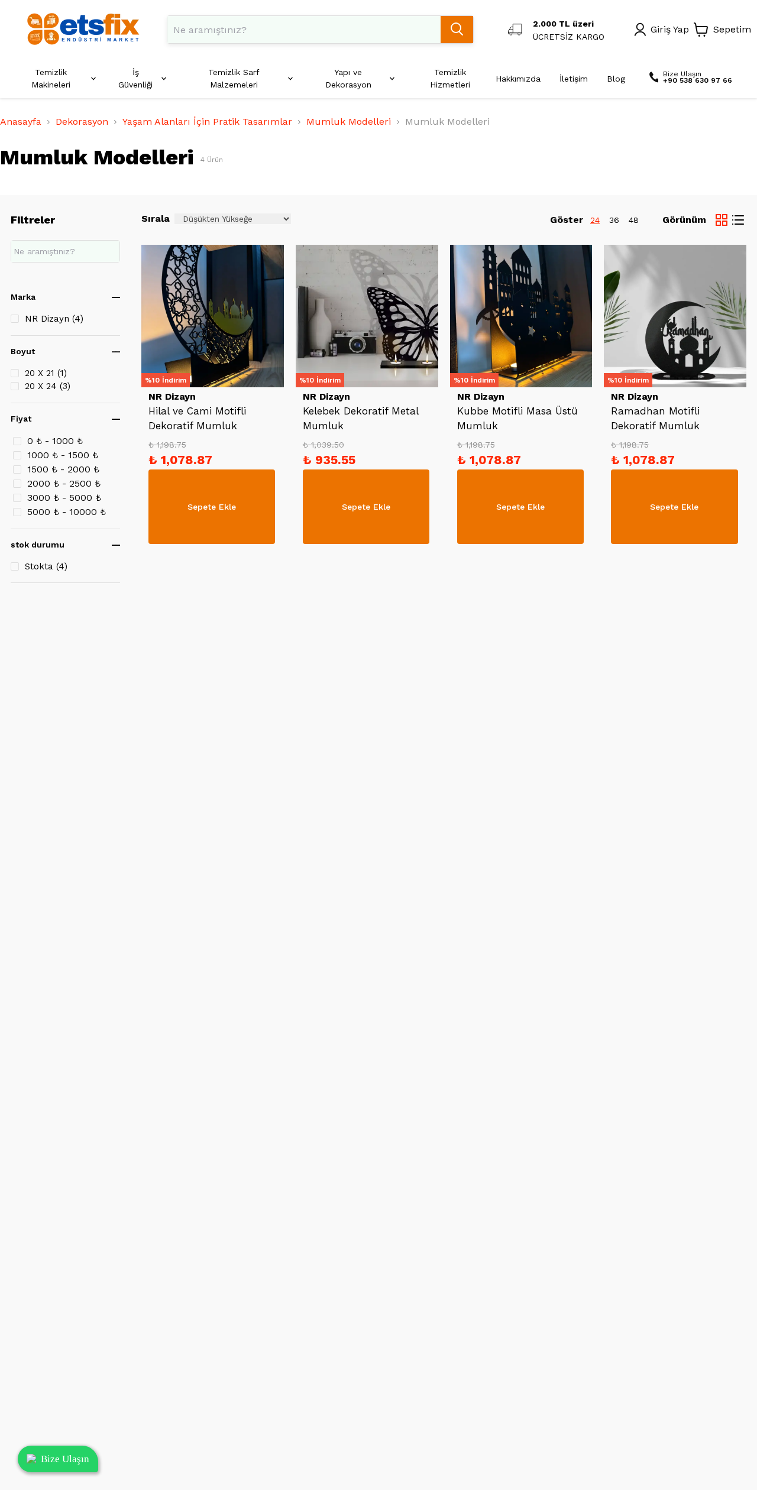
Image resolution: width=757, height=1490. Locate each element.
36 (614, 220)
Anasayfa (20, 121)
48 (634, 220)
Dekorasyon (82, 121)
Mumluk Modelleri (348, 121)
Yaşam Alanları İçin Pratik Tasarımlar (207, 121)
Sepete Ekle (211, 506)
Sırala (155, 218)
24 (595, 220)
